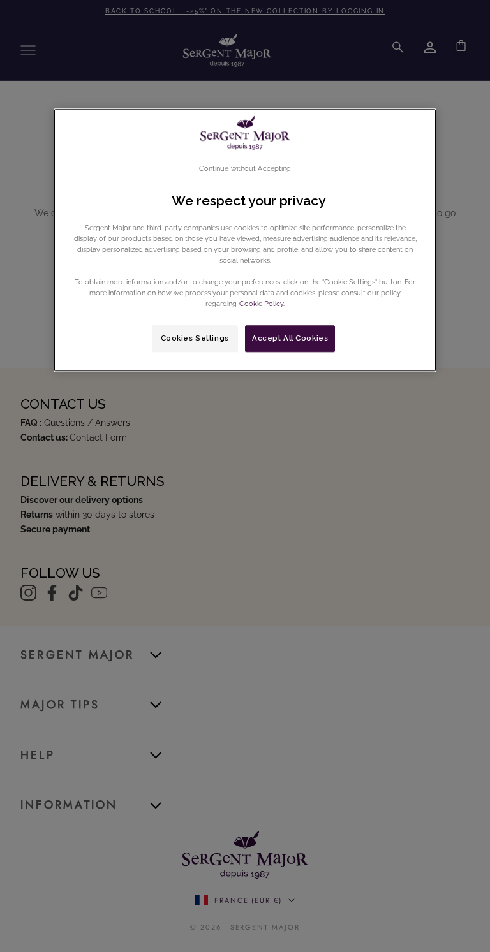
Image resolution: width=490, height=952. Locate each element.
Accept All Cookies (290, 337)
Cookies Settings (195, 337)
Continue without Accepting (245, 168)
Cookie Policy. (261, 303)
